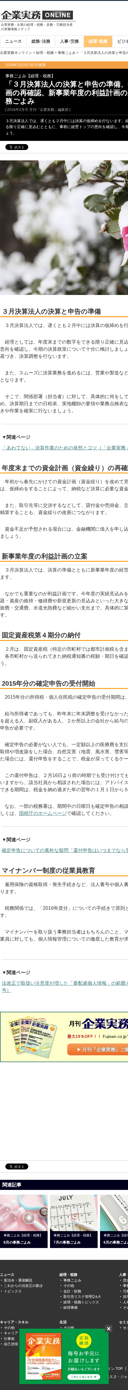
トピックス (13, 1291)
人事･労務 (69, 41)
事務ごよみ (67, 53)
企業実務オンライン (16, 53)
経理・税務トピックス (81, 1302)
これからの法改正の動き (23, 1286)
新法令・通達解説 (18, 1280)
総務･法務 (41, 41)
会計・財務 (72, 1291)
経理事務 (70, 1308)
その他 (68, 1286)
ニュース (13, 41)
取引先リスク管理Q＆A (82, 1297)
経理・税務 (45, 53)
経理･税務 (98, 41)
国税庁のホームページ (43, 813)
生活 (63, 1322)
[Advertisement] (50, 1110)
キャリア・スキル (14, 1322)
